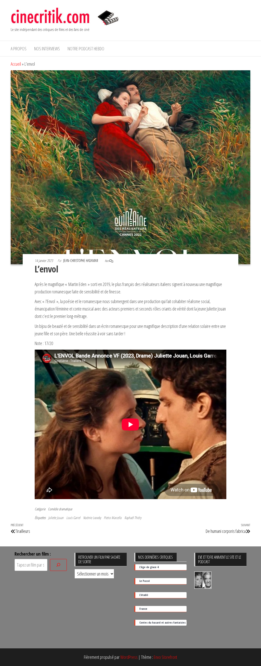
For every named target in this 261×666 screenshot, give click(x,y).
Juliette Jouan (55, 517)
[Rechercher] (58, 565)
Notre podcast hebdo (86, 48)
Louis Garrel (73, 517)
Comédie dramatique (60, 509)
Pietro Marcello (113, 517)
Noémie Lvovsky (92, 517)
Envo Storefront (165, 657)
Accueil (16, 64)
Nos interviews (47, 48)
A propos (19, 48)
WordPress (129, 657)
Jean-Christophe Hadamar (81, 260)
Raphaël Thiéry (132, 517)
